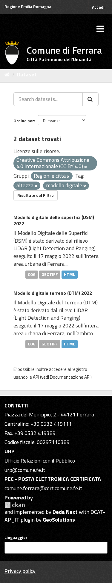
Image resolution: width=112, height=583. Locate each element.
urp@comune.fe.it (24, 470)
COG (32, 274)
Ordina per (23, 120)
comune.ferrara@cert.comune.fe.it (43, 488)
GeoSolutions (59, 520)
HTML (69, 274)
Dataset (27, 74)
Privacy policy (20, 571)
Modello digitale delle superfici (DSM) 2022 (53, 220)
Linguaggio (15, 537)
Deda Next (65, 512)
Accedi (98, 7)
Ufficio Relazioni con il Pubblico (39, 461)
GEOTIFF (50, 274)
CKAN (14, 505)
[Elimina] (85, 166)
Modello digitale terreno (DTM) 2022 (52, 293)
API (36, 377)
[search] (90, 99)
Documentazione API (70, 377)
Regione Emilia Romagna (27, 6)
